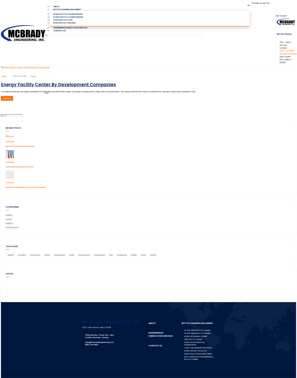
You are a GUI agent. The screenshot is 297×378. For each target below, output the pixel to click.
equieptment (59, 255)
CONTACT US (59, 30)
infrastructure (84, 255)
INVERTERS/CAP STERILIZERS (64, 23)
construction (35, 255)
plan (111, 255)
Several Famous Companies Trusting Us (20, 167)
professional (122, 255)
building (11, 255)
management (99, 255)
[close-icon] (276, 13)
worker (143, 255)
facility (71, 255)
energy (47, 255)
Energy (33, 76)
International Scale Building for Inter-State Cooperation (26, 187)
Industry (9, 223)
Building (9, 215)
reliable (134, 255)
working (153, 255)
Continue (7, 98)
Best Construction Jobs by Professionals (20, 146)
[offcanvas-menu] (286, 9)
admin (4, 76)
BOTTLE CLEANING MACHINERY (67, 9)
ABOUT (56, 6)
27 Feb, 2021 (10, 141)
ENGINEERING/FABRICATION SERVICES (70, 27)
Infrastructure (12, 227)
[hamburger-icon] (248, 5)
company (22, 255)
